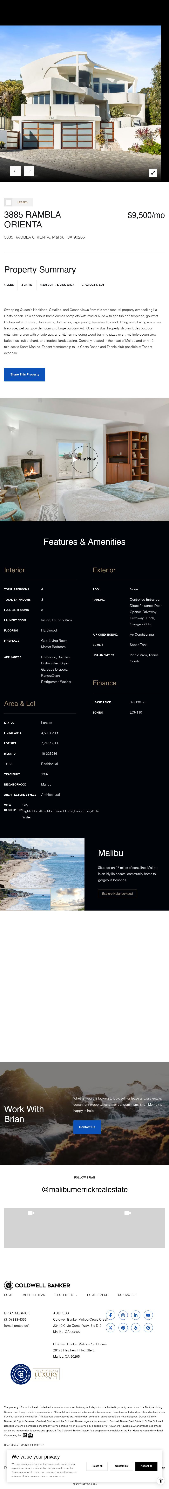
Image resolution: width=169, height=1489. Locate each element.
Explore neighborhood (117, 893)
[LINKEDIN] (135, 1315)
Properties (64, 1295)
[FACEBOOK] (110, 1315)
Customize (121, 1466)
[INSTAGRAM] (123, 1315)
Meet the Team (34, 1295)
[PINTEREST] (123, 1327)
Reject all (97, 1466)
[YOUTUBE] (148, 1315)
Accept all (146, 1466)
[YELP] (135, 1327)
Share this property (24, 374)
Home (8, 1295)
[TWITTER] (110, 1327)
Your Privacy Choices (85, 1484)
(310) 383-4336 (15, 1319)
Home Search (97, 1295)
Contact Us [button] (87, 1127)
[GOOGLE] (148, 1327)
